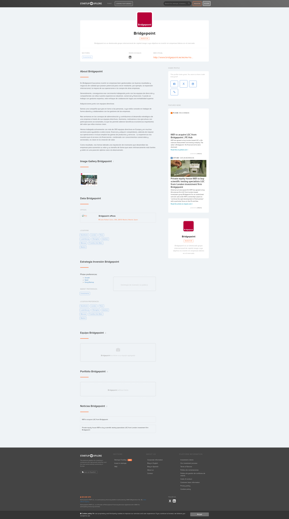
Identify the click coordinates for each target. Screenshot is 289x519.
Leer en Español (90, 472)
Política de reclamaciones (189, 470)
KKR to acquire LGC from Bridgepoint (95, 419)
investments (87, 57)
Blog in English (152, 463)
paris (101, 235)
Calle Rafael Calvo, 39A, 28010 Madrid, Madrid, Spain (119, 220)
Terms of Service (186, 466)
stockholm (84, 235)
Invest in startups (120, 463)
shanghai (95, 239)
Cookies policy (185, 489)
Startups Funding (122, 460)
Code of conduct (186, 479)
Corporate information (155, 460)
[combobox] (177, 3)
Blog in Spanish (152, 466)
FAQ (115, 466)
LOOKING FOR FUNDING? (124, 3)
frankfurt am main (95, 243)
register (197, 3)
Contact (150, 473)
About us (150, 470)
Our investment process (188, 463)
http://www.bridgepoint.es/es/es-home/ (173, 57)
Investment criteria (186, 460)
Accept (199, 514)
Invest (109, 3)
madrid (83, 247)
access (206, 3)
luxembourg (85, 239)
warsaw (83, 243)
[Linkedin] (130, 57)
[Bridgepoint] (89, 179)
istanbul (105, 239)
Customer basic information (190, 482)
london (93, 235)
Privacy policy (185, 486)
